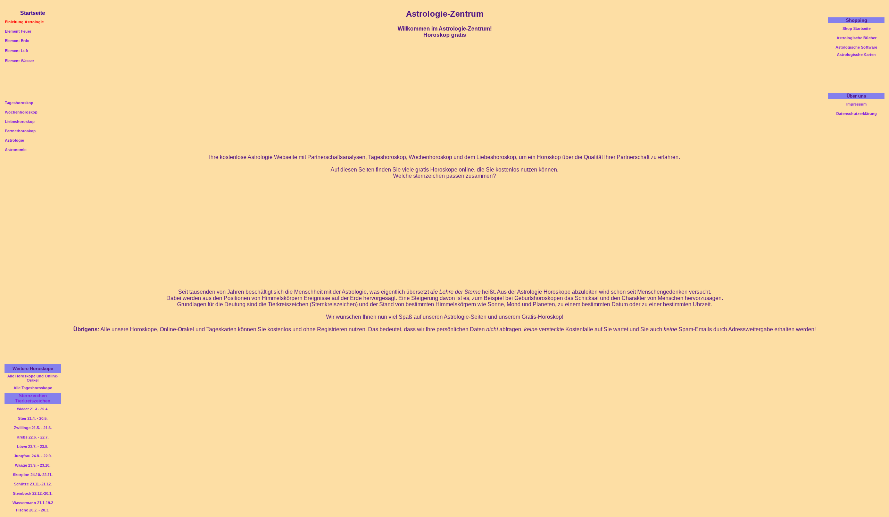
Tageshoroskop (19, 103)
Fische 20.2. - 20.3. (32, 510)
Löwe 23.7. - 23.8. (32, 446)
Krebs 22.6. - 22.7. (33, 437)
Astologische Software (856, 47)
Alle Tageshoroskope (33, 388)
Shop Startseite (856, 28)
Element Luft (16, 51)
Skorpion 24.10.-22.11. (32, 475)
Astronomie (15, 150)
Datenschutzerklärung (856, 113)
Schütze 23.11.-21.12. (33, 484)
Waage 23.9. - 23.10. (32, 465)
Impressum (856, 104)
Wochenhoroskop (21, 112)
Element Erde (17, 41)
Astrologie (14, 140)
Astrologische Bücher (856, 38)
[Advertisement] (444, 5)
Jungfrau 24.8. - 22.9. (33, 456)
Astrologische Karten (856, 54)
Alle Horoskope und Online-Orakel (32, 378)
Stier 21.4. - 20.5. (33, 418)
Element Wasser (19, 61)
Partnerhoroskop (20, 131)
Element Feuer (18, 31)
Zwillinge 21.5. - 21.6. (33, 428)
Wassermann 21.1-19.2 (33, 503)
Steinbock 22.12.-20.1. (32, 493)
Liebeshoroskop (20, 121)
